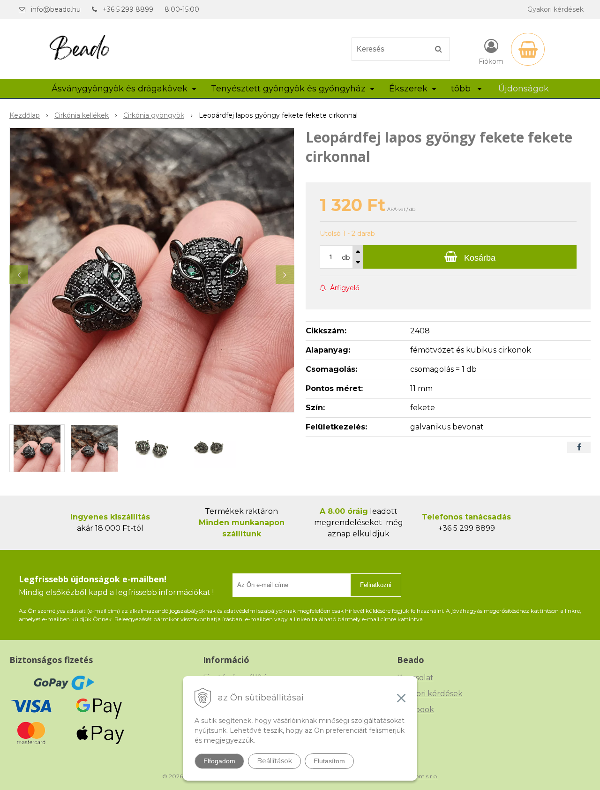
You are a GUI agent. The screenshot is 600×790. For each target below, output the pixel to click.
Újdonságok (523, 88)
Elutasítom (329, 761)
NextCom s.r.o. (418, 776)
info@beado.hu (56, 9)
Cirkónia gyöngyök (153, 115)
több (462, 88)
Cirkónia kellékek (81, 115)
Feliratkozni (375, 584)
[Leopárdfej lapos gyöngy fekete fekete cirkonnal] (151, 270)
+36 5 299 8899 (128, 9)
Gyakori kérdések (555, 9)
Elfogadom (219, 761)
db (346, 257)
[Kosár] (528, 49)
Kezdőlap (24, 115)
